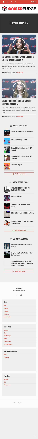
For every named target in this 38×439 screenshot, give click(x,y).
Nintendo (6, 379)
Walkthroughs (7, 336)
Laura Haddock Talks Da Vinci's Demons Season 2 (16, 102)
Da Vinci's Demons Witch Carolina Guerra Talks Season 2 (18, 58)
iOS (5, 382)
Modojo (5, 355)
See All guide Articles (19, 271)
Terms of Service (8, 344)
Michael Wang (20, 72)
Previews (6, 311)
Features (6, 330)
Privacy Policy (7, 341)
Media (5, 339)
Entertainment (7, 317)
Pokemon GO (7, 385)
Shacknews (6, 357)
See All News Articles (19, 174)
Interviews (6, 314)
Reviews (6, 308)
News (5, 305)
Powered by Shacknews (20, 403)
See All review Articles (19, 230)
